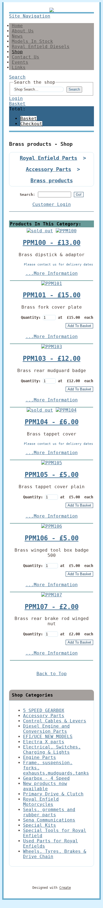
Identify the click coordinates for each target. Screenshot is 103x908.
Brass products (51, 180)
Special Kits (39, 825)
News (17, 36)
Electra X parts (43, 741)
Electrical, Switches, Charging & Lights (52, 749)
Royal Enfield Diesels (40, 46)
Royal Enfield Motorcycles (41, 802)
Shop (17, 51)
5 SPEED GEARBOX (43, 710)
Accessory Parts (48, 169)
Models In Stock (32, 41)
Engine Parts (39, 757)
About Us (23, 30)
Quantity (29, 317)
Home (17, 25)
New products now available (45, 786)
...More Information (52, 273)
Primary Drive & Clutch (53, 794)
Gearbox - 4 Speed (46, 778)
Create (65, 888)
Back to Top (52, 673)
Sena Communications (49, 820)
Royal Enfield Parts (48, 158)
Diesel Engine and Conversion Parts (46, 728)
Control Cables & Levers (54, 720)
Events (20, 62)
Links (19, 67)
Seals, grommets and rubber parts (49, 812)
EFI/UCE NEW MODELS (48, 736)
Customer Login (51, 204)
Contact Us (25, 57)
